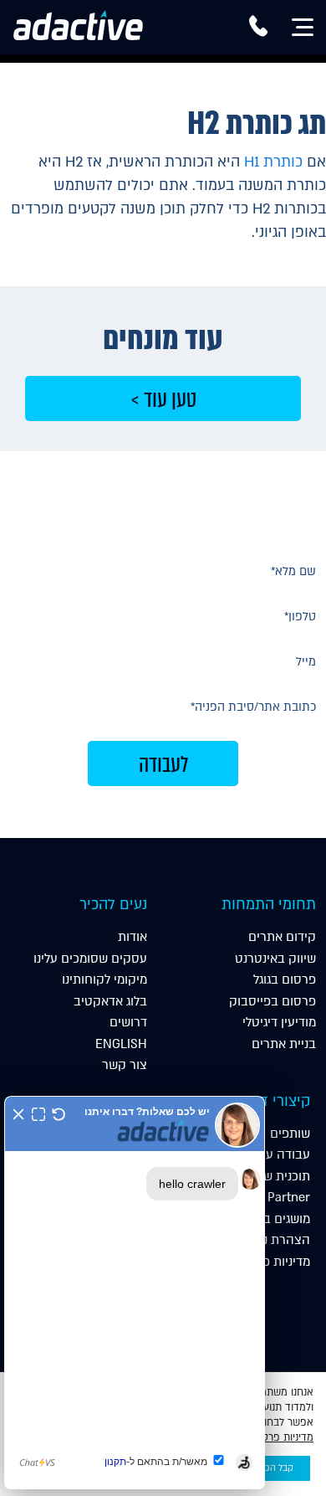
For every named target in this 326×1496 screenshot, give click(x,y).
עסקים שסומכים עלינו (90, 958)
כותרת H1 (273, 162)
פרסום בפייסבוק (272, 1001)
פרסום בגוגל (284, 979)
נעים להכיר (113, 904)
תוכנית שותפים (271, 1176)
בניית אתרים (284, 1044)
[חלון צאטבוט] (134, 1292)
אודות (132, 936)
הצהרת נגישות (272, 1239)
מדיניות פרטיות (271, 1261)
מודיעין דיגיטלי (279, 1022)
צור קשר (124, 1064)
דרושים (128, 1022)
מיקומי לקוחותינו (104, 979)
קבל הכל (277, 1468)
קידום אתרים (282, 936)
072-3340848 (258, 32)
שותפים (290, 1133)
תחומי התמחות (269, 904)
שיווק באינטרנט (275, 958)
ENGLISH (121, 1044)
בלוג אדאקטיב (110, 1001)
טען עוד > (163, 399)
